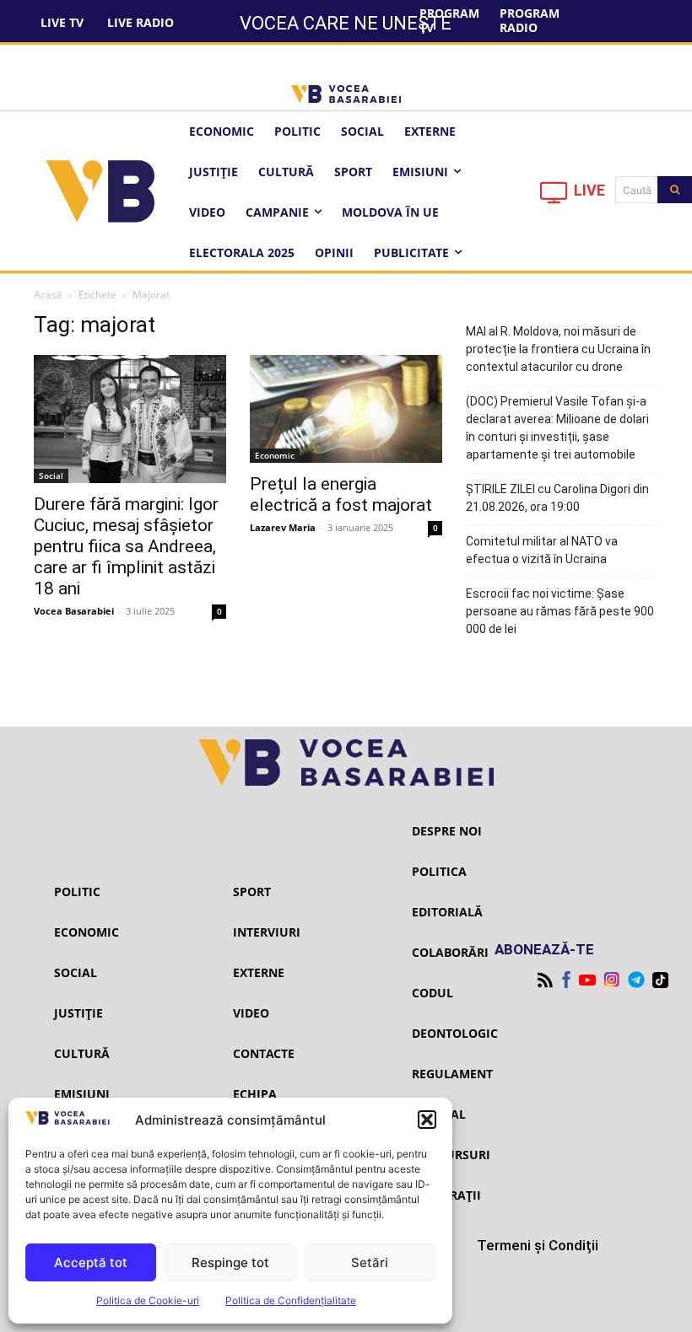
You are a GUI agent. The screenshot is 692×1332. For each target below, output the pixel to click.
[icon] (554, 197)
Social (51, 475)
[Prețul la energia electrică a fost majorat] (346, 409)
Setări (369, 1262)
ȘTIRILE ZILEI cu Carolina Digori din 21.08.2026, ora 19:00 (557, 497)
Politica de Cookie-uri (147, 1300)
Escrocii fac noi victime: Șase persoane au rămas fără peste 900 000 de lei (560, 611)
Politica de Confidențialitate (290, 1300)
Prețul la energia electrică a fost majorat (341, 494)
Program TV (449, 20)
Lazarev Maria (283, 527)
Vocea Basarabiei (74, 610)
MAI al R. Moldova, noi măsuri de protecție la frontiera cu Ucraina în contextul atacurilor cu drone (558, 349)
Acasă (48, 294)
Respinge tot (230, 1262)
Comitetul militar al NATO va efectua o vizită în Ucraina (542, 550)
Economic (275, 455)
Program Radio (530, 20)
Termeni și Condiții (537, 1245)
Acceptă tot (90, 1262)
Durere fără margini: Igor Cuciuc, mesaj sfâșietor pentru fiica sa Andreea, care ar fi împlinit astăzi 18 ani (126, 546)
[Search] (674, 189)
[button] (427, 1119)
